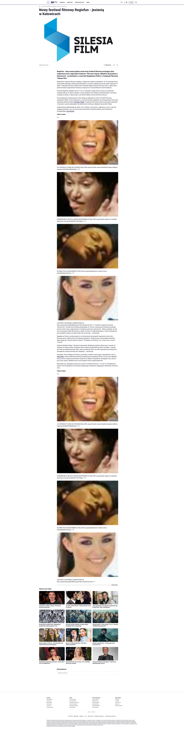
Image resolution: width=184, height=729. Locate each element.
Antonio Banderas (95, 702)
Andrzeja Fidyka (79, 102)
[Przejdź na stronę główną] (48, 3)
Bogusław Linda (95, 700)
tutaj (73, 726)
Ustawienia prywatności (110, 716)
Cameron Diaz (118, 702)
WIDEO (87, 2)
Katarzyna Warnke (118, 705)
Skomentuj (108, 65)
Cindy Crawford (95, 707)
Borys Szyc (117, 704)
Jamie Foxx (49, 705)
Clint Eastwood (49, 699)
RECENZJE (62, 2)
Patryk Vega (49, 700)
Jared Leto (117, 699)
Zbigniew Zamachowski (74, 702)
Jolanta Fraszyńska (73, 704)
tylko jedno (60, 356)
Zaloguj (131, 2)
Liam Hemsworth (72, 699)
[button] (126, 2)
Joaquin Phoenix (50, 707)
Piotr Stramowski (72, 700)
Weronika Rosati (95, 704)
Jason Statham (72, 707)
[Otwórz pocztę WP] (121, 2)
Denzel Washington (96, 705)
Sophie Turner (49, 704)
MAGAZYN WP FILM (79, 2)
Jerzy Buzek (70, 111)
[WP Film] (55, 2)
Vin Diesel (117, 700)
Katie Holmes (49, 702)
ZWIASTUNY (70, 2)
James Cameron (95, 699)
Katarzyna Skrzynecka (73, 705)
